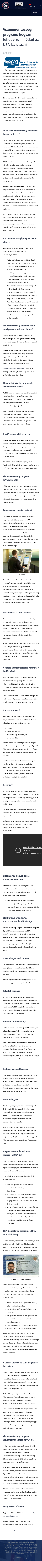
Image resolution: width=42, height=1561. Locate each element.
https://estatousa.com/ (11, 1544)
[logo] (5, 3)
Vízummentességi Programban (14, 368)
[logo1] (20, 3)
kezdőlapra (13, 1530)
